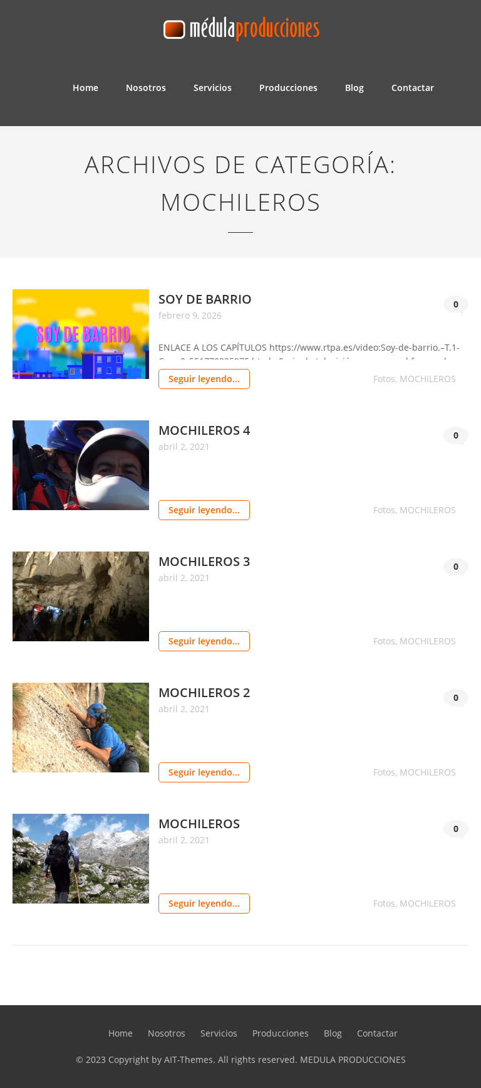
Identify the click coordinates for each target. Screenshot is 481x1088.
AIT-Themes (188, 1059)
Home (85, 87)
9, (197, 315)
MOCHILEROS (428, 379)
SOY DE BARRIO (205, 299)
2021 (200, 446)
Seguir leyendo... (204, 379)
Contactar (412, 87)
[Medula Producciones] (240, 25)
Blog (354, 87)
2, (185, 446)
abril (169, 446)
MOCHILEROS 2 (204, 692)
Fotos (384, 379)
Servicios (213, 87)
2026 (212, 315)
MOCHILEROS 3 (204, 561)
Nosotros (146, 87)
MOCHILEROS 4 (204, 430)
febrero (175, 315)
